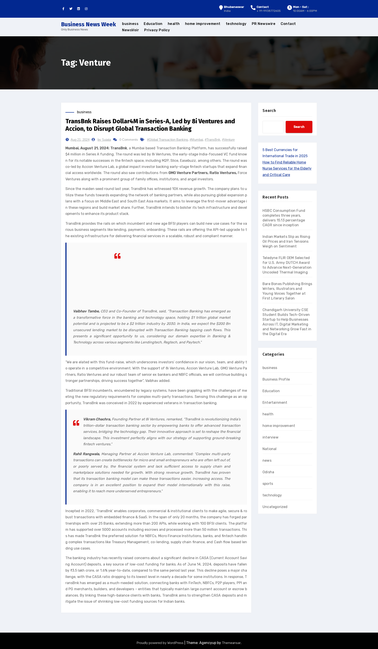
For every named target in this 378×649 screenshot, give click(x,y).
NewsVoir (130, 30)
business (130, 24)
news (266, 460)
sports (267, 484)
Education (153, 24)
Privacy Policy (157, 30)
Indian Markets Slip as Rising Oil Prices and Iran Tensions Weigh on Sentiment (286, 241)
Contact (288, 24)
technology (236, 24)
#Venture (228, 139)
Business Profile (276, 379)
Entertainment (274, 402)
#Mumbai (196, 139)
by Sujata (104, 139)
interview (270, 437)
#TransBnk (212, 139)
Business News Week (88, 24)
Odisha (268, 472)
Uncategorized (275, 507)
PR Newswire (264, 24)
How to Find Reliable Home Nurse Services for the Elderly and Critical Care (287, 168)
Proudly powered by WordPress (160, 643)
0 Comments (128, 139)
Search (269, 110)
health (174, 24)
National (269, 449)
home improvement (202, 24)
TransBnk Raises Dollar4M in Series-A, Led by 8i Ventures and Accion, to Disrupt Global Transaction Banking (150, 125)
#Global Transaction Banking (167, 139)
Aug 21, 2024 (80, 139)
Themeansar (231, 643)
